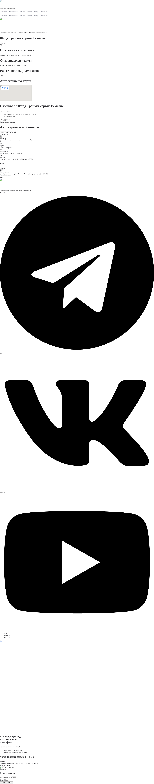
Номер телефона (6, 777)
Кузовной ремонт (6, 65)
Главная (3, 33)
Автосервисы (11, 33)
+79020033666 (5, 765)
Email (2, 780)
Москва (20, 33)
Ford (1, 76)
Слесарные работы (19, 65)
